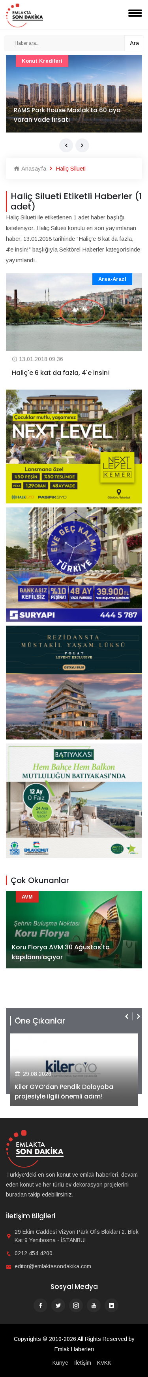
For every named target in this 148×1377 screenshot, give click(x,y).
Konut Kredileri (42, 61)
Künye (60, 1363)
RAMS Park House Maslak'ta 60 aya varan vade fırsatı (67, 115)
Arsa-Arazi (112, 279)
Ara (134, 43)
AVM (27, 897)
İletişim (82, 1363)
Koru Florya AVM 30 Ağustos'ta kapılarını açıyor (61, 952)
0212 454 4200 (33, 1253)
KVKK (104, 1363)
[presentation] (66, 145)
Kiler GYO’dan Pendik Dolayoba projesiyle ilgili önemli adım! (64, 1091)
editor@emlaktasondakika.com (53, 1266)
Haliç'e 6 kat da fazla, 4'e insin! (61, 372)
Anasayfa (33, 168)
